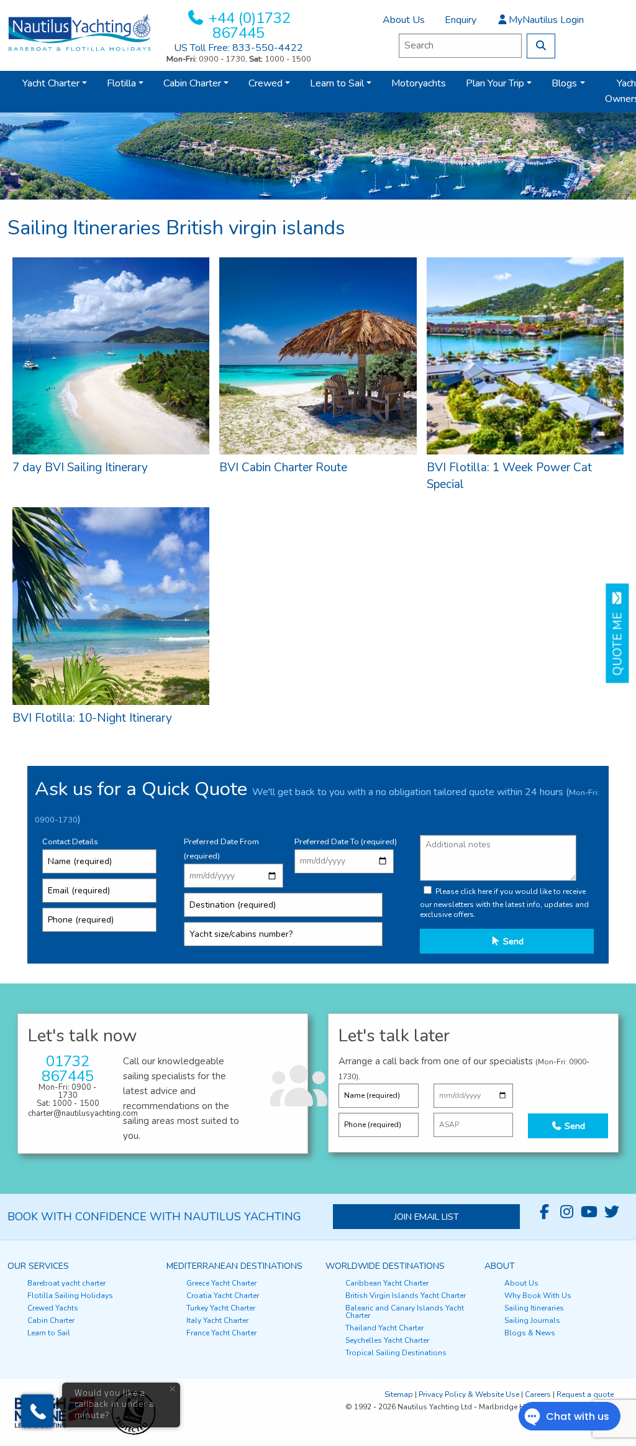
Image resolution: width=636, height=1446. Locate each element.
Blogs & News (529, 1333)
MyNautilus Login (546, 20)
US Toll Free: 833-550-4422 (238, 48)
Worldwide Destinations (385, 1266)
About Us (404, 20)
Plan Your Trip (495, 83)
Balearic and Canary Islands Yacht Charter (404, 1311)
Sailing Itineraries (534, 1308)
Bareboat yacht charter (66, 1283)
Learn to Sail (337, 83)
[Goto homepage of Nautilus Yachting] (79, 32)
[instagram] (567, 1212)
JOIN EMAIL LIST (426, 1216)
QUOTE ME (618, 641)
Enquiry (460, 20)
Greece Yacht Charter (221, 1283)
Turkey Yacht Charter (220, 1308)
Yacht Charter (51, 83)
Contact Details (70, 841)
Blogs (564, 83)
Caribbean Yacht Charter (387, 1283)
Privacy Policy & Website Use (469, 1394)
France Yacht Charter (221, 1333)
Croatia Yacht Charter (222, 1296)
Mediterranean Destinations (234, 1266)
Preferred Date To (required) (345, 841)
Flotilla (121, 83)
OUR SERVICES (38, 1266)
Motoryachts (418, 83)
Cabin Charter (192, 83)
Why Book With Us (537, 1296)
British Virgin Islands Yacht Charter (405, 1296)
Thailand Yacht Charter (384, 1328)
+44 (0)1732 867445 (250, 25)
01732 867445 (68, 1068)
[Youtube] (589, 1212)
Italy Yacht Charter (217, 1320)
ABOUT (499, 1266)
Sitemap (398, 1394)
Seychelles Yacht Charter (387, 1340)
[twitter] (611, 1212)
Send (512, 941)
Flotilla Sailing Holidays (70, 1296)
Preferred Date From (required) (221, 849)
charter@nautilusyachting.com (83, 1113)
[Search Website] (541, 46)
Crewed (265, 83)
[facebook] (544, 1212)
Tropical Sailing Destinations (396, 1353)
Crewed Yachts (52, 1308)
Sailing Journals (532, 1320)
